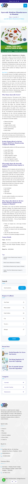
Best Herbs (4, 72)
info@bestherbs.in (6, 453)
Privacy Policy (5, 437)
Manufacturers (7, 391)
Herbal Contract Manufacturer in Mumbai (12, 262)
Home (10, 17)
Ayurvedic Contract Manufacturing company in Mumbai (13, 258)
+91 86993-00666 (6, 456)
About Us (4, 428)
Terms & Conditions (6, 435)
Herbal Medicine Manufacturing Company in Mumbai (14, 266)
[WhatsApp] (3, 480)
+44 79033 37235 (6, 472)
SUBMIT (14, 338)
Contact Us (4, 439)
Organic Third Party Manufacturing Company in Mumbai (13, 271)
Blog (3, 430)
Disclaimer (4, 433)
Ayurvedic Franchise (8, 387)
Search (4, 281)
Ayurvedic (15, 17)
